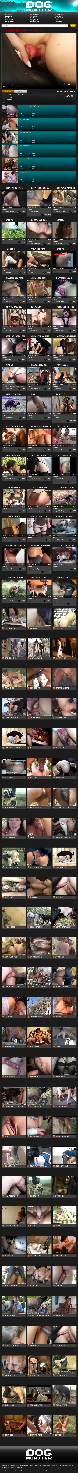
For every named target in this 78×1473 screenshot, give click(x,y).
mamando (13, 511)
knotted (61, 511)
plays (60, 211)
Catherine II (9, 20)
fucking (11, 417)
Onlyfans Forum (24, 119)
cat (57, 569)
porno (11, 388)
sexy (57, 450)
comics (7, 211)
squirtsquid (37, 243)
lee (35, 211)
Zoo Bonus (34, 18)
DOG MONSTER (39, 6)
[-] (74, 98)
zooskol (37, 511)
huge (9, 272)
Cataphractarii (35, 20)
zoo (63, 330)
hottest (62, 301)
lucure (58, 479)
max (32, 417)
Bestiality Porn (60, 18)
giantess (11, 301)
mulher (7, 388)
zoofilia (12, 211)
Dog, (11, 97)
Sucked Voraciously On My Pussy (29, 106)
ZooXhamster (59, 14)
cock (9, 479)
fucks (38, 388)
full (6, 330)
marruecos (34, 330)
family (35, 388)
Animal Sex (34, 16)
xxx (60, 359)
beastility (36, 569)
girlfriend (9, 99)
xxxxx (57, 243)
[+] (72, 98)
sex (35, 301)
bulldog (58, 540)
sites (9, 359)
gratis (32, 540)
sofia (37, 211)
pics (57, 330)
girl (64, 211)
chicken (7, 601)
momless (58, 388)
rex (60, 601)
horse (7, 417)
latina (11, 540)
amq (61, 243)
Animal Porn (9, 21)
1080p (9, 330)
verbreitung (59, 417)
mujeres (37, 450)
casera (7, 540)
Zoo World (8, 14)
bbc (7, 272)
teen (10, 450)
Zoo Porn (8, 18)
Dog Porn (58, 21)
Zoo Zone (8, 16)
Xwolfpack (58, 16)
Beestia (57, 20)
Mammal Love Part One (26, 159)
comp (32, 301)
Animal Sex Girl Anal (25, 132)
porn (32, 211)
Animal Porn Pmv (25, 145)
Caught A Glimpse (25, 172)
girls (36, 601)
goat (57, 511)
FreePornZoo (34, 21)
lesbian (58, 301)
